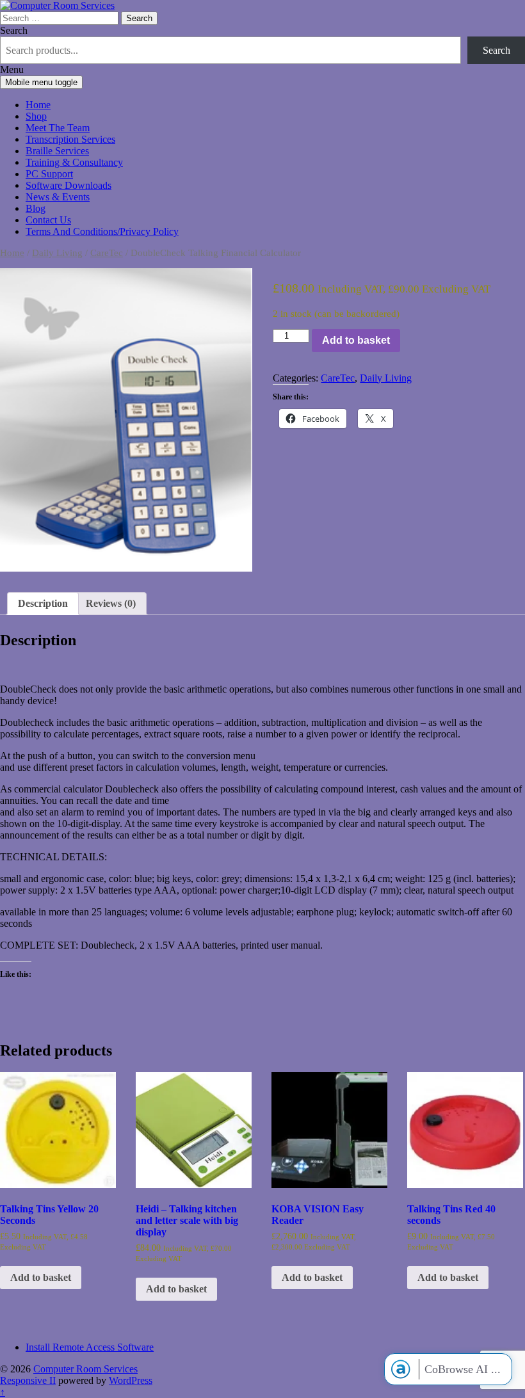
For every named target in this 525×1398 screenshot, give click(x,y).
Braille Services (57, 150)
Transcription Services (70, 139)
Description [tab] (43, 603)
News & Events (58, 196)
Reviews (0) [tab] (111, 603)
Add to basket (356, 340)
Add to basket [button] (40, 1277)
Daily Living (57, 253)
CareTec (106, 253)
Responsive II (28, 1380)
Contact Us (48, 219)
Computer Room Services (85, 1368)
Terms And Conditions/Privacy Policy (102, 231)
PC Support (49, 173)
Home (38, 104)
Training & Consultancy (74, 162)
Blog (35, 208)
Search (14, 30)
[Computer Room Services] (57, 5)
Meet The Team (58, 127)
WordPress (130, 1380)
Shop (36, 116)
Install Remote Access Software (90, 1347)
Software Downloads (68, 185)
